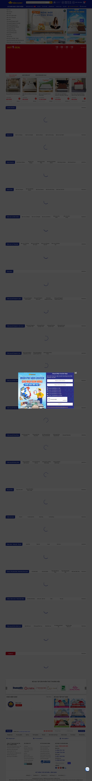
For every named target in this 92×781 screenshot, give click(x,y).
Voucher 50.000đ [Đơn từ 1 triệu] (54, 388)
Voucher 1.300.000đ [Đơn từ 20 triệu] (55, 395)
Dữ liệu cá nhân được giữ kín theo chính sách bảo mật (57, 407)
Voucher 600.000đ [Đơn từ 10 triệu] (54, 393)
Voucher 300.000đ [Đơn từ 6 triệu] (54, 391)
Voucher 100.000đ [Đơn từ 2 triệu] (54, 390)
